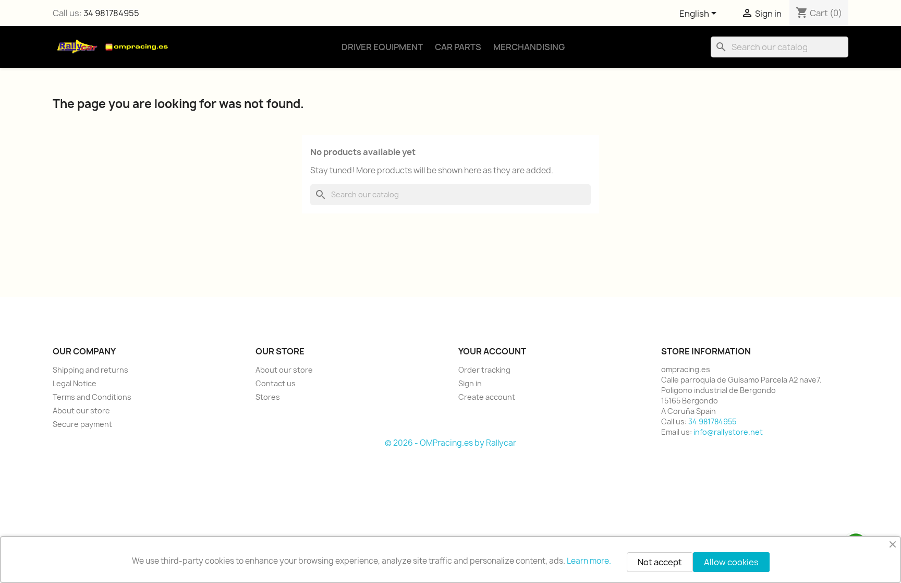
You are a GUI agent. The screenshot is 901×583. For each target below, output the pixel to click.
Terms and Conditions (92, 397)
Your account (492, 351)
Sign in (470, 383)
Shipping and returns (90, 370)
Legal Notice (74, 383)
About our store (81, 410)
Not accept (660, 562)
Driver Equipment (382, 47)
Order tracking (484, 370)
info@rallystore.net (728, 432)
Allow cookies (731, 562)
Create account (486, 397)
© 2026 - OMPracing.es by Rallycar (450, 442)
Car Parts (458, 47)
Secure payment (82, 424)
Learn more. (589, 560)
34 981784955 (111, 13)
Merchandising (529, 47)
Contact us (275, 383)
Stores (267, 397)
